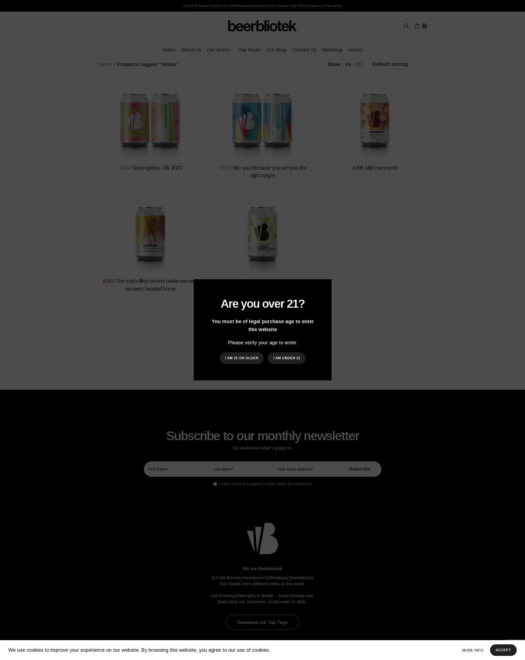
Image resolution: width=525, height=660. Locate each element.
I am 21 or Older (241, 358)
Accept (503, 650)
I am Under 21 (286, 358)
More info (473, 650)
